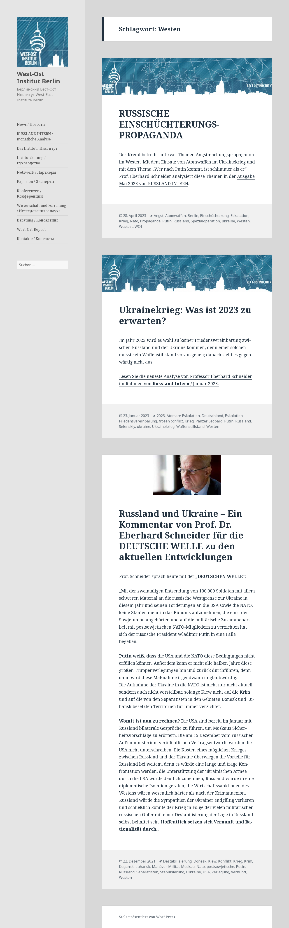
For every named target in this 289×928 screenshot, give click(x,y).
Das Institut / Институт (37, 148)
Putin (167, 221)
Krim (248, 861)
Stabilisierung (172, 872)
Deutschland (212, 415)
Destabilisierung (177, 861)
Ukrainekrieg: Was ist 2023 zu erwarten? (185, 315)
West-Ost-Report (31, 229)
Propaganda (150, 221)
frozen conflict (171, 421)
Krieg (123, 221)
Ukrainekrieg (163, 426)
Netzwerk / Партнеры (36, 172)
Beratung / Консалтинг (37, 220)
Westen (243, 221)
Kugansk (126, 866)
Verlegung (220, 872)
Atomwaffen (175, 215)
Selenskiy (127, 426)
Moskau (188, 866)
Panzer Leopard (209, 421)
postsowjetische (220, 866)
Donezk (199, 861)
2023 (161, 415)
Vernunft (238, 872)
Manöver (159, 866)
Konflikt (224, 861)
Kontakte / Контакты (35, 238)
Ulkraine (193, 872)
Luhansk (142, 866)
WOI (138, 226)
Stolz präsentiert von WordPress (147, 916)
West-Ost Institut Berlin (38, 77)
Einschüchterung (214, 215)
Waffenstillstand (190, 426)
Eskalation (239, 215)
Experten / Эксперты (35, 181)
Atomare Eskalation (183, 415)
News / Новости (31, 124)
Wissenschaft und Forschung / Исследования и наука (41, 208)
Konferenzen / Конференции (30, 193)
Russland (181, 221)
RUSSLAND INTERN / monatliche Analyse (35, 136)
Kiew (212, 861)
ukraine (228, 221)
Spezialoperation (205, 221)
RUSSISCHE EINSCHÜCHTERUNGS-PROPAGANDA (169, 124)
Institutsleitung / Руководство (31, 160)
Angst (158, 215)
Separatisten (147, 872)
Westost (126, 226)
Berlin (193, 215)
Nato (134, 221)
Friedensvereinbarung (138, 421)
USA (206, 872)
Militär (173, 866)
